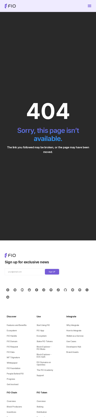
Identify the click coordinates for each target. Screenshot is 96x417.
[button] (89, 6)
